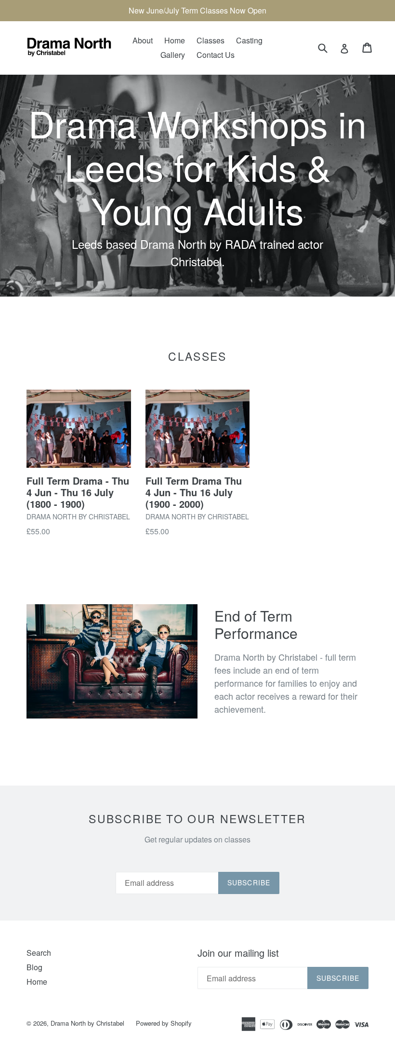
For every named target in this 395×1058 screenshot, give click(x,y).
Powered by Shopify (164, 1023)
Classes (210, 40)
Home (174, 40)
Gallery (172, 54)
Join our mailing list (238, 953)
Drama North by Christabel (87, 1023)
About (142, 40)
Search (38, 952)
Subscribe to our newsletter (197, 819)
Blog (34, 967)
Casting (249, 40)
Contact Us (216, 54)
